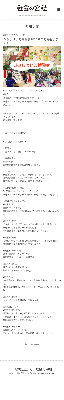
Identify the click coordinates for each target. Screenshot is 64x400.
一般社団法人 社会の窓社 (32, 369)
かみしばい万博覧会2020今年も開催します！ (30, 41)
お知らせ (32, 26)
